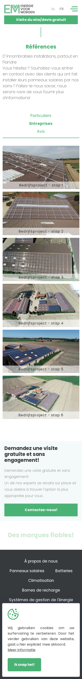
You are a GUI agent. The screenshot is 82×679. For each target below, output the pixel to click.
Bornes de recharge (41, 590)
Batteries (64, 570)
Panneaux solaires (27, 570)
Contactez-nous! (41, 509)
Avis (41, 131)
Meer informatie (21, 649)
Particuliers (40, 115)
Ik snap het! (24, 664)
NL (53, 8)
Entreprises (40, 123)
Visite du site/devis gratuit (41, 19)
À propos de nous (41, 561)
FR (61, 8)
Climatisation (41, 580)
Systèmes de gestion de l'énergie (41, 600)
